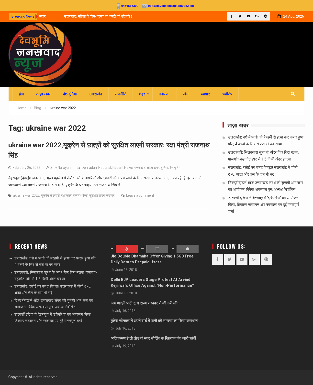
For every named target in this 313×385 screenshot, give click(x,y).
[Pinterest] (265, 16)
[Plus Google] (257, 16)
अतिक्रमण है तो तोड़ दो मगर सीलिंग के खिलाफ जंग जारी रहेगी (153, 338)
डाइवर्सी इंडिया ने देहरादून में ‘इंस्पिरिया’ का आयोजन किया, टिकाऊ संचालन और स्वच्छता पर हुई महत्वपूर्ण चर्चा (263, 204)
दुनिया (164, 168)
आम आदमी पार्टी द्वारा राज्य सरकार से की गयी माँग (144, 303)
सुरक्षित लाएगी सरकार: (102, 195)
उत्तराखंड (95, 94)
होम (21, 94)
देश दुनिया (70, 94)
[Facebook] (231, 16)
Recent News (122, 168)
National (104, 168)
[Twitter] (240, 16)
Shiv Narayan (60, 168)
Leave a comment (140, 195)
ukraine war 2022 (26, 195)
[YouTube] (248, 16)
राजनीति (120, 94)
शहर (142, 94)
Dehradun (89, 168)
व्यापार (205, 94)
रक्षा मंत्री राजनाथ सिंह (74, 195)
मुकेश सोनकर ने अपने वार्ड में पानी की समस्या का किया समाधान (154, 320)
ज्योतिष (227, 94)
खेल (186, 94)
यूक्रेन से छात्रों (50, 195)
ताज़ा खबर (43, 94)
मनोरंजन (164, 94)
